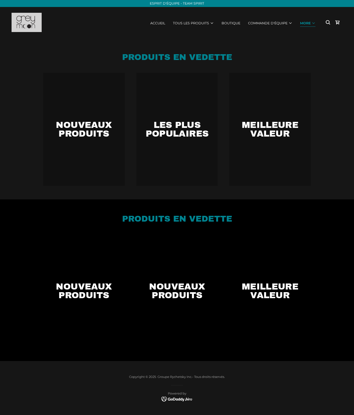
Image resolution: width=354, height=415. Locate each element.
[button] (193, 23)
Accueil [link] (157, 23)
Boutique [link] (231, 23)
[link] (27, 22)
